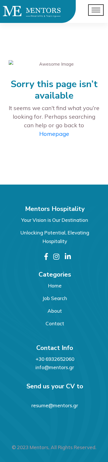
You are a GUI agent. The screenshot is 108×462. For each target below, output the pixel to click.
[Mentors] (25, 11)
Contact (55, 323)
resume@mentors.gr (54, 405)
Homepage (54, 133)
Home (55, 286)
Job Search (54, 298)
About (55, 311)
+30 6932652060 (54, 359)
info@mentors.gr (54, 367)
